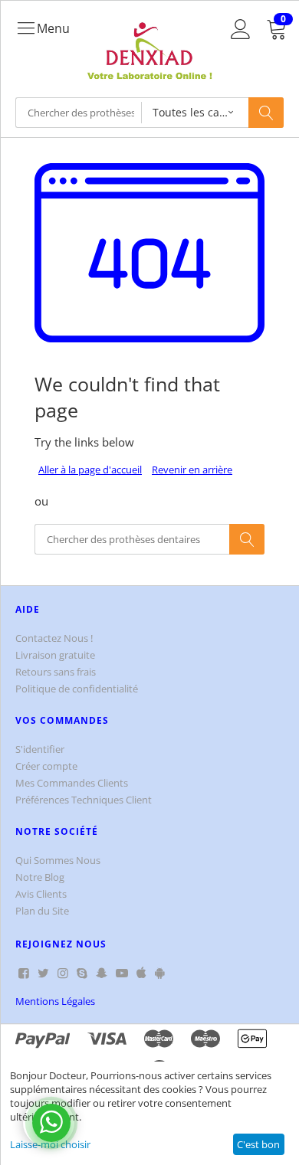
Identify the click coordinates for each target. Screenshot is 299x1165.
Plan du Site (42, 911)
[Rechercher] (246, 539)
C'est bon (258, 1144)
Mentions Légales (55, 1001)
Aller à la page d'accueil (90, 469)
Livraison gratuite (55, 655)
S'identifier (39, 749)
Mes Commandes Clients (71, 783)
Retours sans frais (55, 672)
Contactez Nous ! (54, 638)
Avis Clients (41, 894)
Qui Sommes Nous (57, 860)
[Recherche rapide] (266, 112)
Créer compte (46, 766)
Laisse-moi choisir (50, 1144)
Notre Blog (39, 877)
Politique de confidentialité (76, 688)
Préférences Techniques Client (83, 800)
